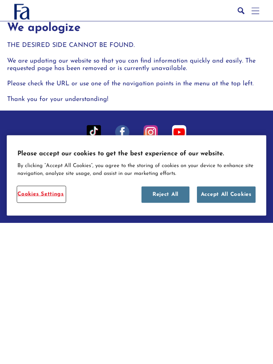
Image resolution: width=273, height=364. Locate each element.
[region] (136, 175)
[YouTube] (179, 132)
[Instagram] (151, 132)
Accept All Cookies (226, 194)
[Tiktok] (94, 132)
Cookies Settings (40, 194)
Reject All (165, 194)
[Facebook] (122, 132)
